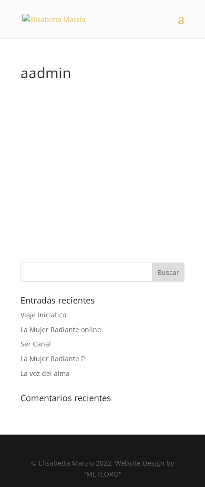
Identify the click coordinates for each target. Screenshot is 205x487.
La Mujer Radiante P (52, 358)
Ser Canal (35, 343)
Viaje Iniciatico (43, 314)
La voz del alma (45, 373)
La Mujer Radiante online (60, 329)
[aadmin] (82, 92)
